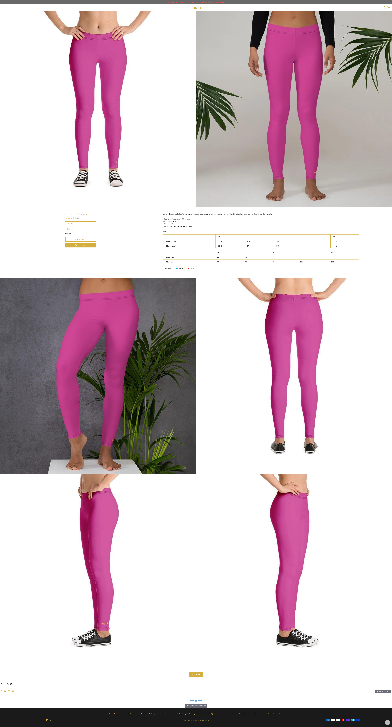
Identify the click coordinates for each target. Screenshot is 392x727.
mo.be (190, 720)
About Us (112, 714)
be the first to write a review (196, 706)
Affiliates (259, 714)
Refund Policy (166, 714)
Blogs (281, 714)
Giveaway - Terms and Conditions (233, 714)
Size (68, 224)
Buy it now (80, 245)
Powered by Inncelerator (201, 720)
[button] (383, 691)
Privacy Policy (148, 714)
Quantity (70, 229)
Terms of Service (129, 714)
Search (271, 714)
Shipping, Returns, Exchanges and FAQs (195, 714)
